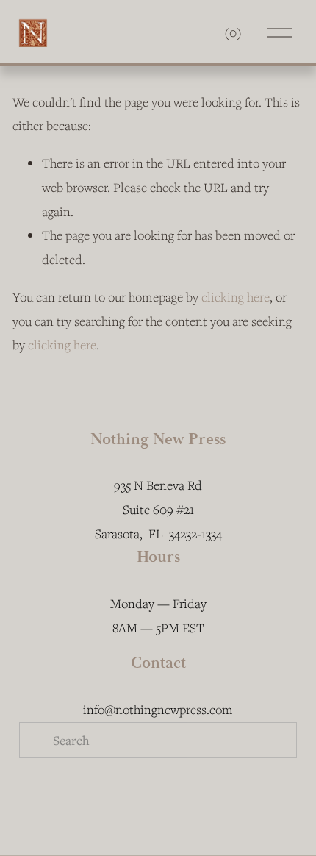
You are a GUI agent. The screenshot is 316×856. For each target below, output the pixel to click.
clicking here (235, 296)
